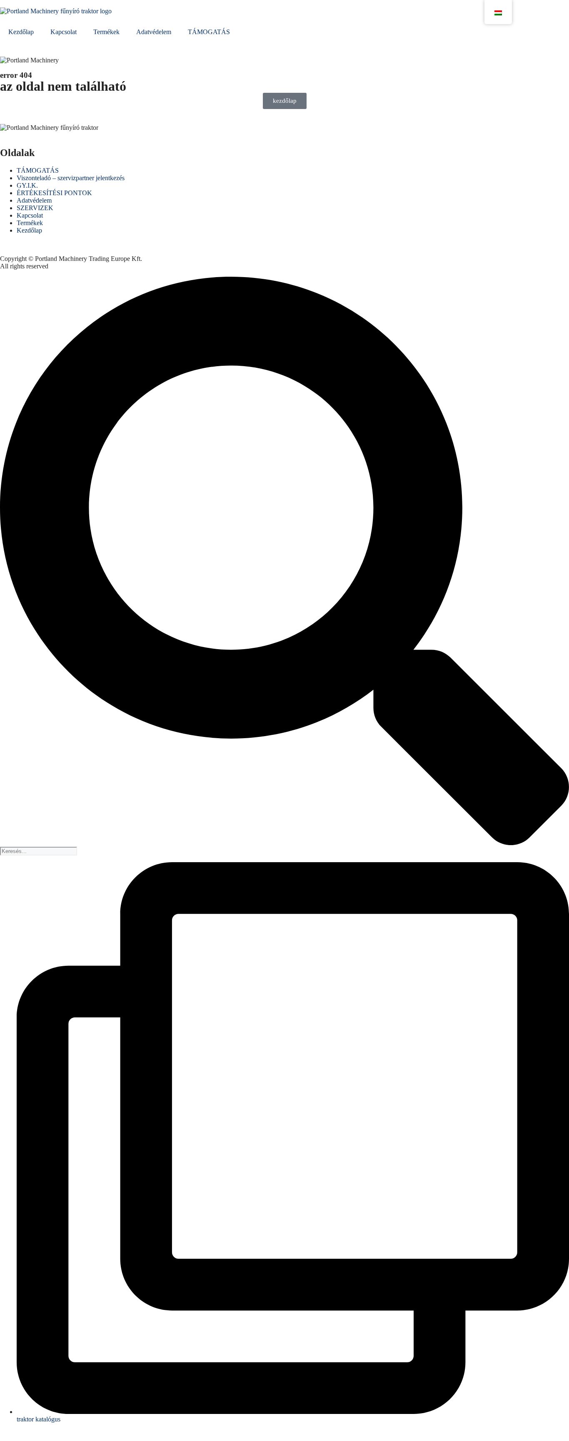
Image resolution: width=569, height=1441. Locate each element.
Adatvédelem (153, 31)
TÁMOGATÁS (209, 31)
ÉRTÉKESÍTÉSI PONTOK (54, 192)
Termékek (106, 31)
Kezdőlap (21, 31)
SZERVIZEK (35, 207)
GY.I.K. (27, 185)
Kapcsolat (63, 31)
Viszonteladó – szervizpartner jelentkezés (71, 177)
